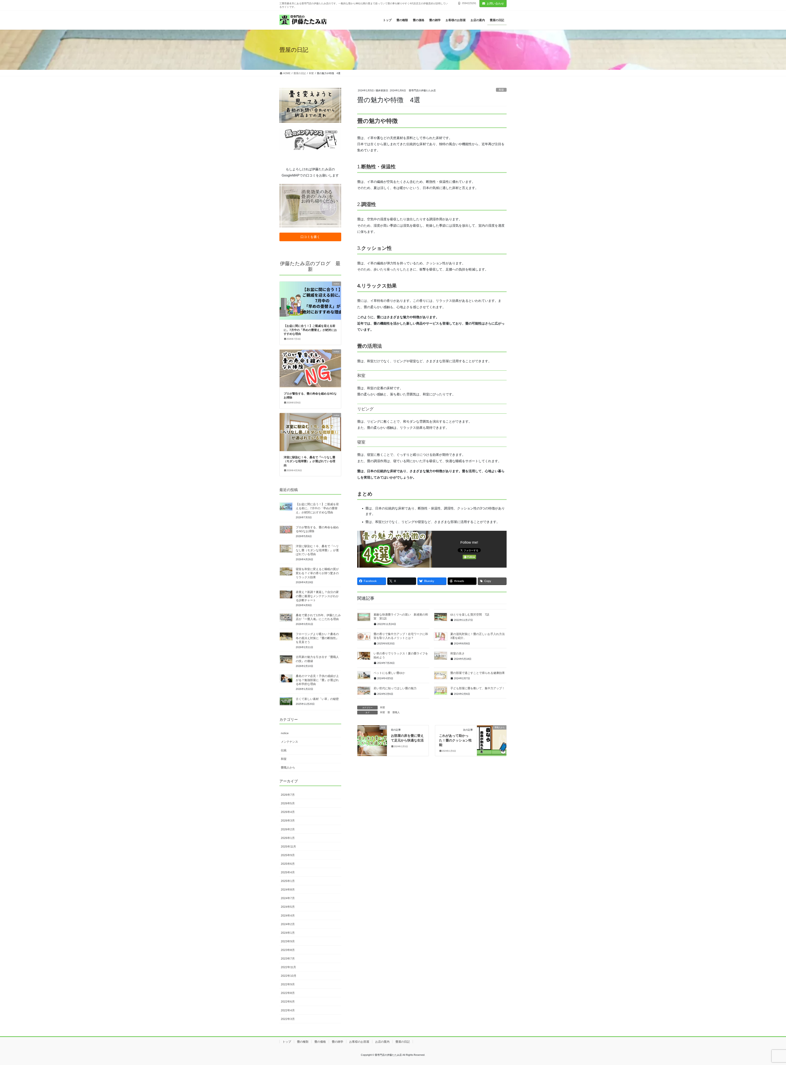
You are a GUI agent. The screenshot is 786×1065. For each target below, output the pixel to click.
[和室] (372, 740)
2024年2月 (288, 924)
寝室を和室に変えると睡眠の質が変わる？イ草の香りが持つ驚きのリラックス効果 (317, 573)
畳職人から (288, 767)
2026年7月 (288, 794)
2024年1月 (288, 932)
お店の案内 (382, 1041)
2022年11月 (288, 967)
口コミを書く (310, 237)
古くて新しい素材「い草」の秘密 (317, 699)
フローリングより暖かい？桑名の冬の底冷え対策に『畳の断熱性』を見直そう (317, 638)
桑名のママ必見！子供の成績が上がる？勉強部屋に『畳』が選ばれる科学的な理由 (317, 680)
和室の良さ (457, 653)
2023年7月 (288, 958)
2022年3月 (288, 1019)
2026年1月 (288, 838)
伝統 (284, 750)
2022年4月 (288, 1010)
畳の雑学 (337, 1041)
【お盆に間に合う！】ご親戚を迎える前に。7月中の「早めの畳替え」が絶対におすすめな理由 (310, 329)
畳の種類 (302, 1041)
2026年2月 (288, 829)
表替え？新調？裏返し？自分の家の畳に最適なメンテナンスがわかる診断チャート (317, 596)
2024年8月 (288, 889)
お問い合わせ (495, 3)
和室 (501, 89)
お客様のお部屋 (359, 1041)
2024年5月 (288, 906)
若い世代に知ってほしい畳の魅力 (395, 688)
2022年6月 (288, 1001)
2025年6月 (288, 863)
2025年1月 (288, 881)
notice (285, 733)
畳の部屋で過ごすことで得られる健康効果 (477, 673)
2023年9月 (288, 941)
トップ (286, 1041)
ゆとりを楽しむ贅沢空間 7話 (470, 614)
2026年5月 (288, 803)
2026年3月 (288, 820)
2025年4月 (288, 872)
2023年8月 (288, 950)
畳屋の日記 (402, 1041)
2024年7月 (288, 898)
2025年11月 (288, 846)
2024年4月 (288, 915)
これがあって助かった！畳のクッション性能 (455, 740)
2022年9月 (288, 984)
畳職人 (396, 712)
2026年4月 (288, 812)
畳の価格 (320, 1041)
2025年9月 (288, 855)
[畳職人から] (491, 740)
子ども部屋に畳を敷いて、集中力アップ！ (477, 688)
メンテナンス (289, 741)
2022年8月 (288, 993)
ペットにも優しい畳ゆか (389, 673)
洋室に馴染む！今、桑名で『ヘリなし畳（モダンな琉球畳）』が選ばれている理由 (309, 461)
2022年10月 (288, 975)
